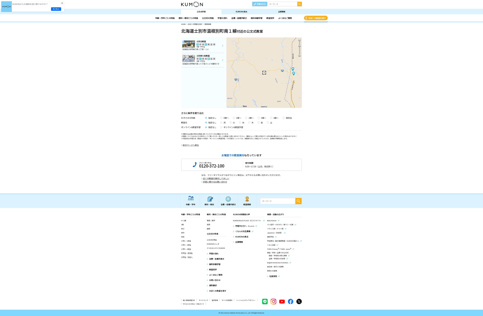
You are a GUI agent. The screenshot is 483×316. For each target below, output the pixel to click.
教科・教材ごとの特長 (188, 18)
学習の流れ (222, 18)
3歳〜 (263, 117)
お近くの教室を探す (317, 18)
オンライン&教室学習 (233, 127)
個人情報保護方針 (189, 300)
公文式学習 (201, 11)
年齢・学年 (190, 204)
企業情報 (281, 11)
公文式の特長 (208, 18)
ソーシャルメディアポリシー (246, 300)
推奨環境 (215, 300)
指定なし (212, 117)
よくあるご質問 (285, 18)
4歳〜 (276, 117)
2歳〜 (251, 117)
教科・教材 (209, 204)
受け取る (56, 9)
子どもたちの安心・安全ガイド (193, 304)
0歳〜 (226, 117)
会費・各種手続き (239, 18)
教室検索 (247, 204)
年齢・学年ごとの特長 (165, 18)
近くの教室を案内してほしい (216, 178)
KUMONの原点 (241, 11)
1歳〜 (238, 117)
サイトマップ (203, 300)
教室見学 (270, 18)
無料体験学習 (256, 18)
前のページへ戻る (191, 145)
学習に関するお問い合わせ (215, 182)
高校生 (289, 117)
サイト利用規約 (227, 300)
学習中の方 (261, 4)
